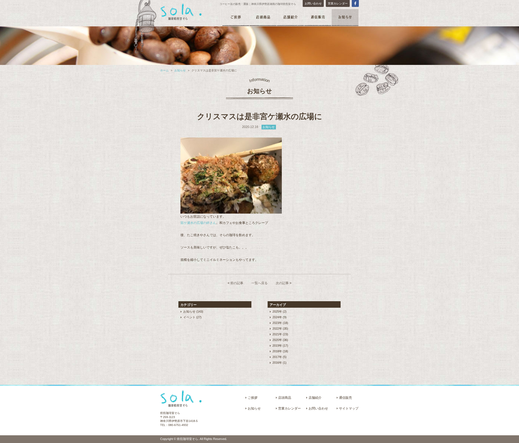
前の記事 (235, 283)
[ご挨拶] (235, 17)
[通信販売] (317, 17)
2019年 (277, 345)
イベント (189, 317)
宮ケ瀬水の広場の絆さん (198, 223)
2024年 (277, 317)
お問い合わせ (313, 3)
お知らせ (180, 70)
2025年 (277, 311)
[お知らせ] (345, 17)
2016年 (277, 362)
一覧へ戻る (259, 283)
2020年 (277, 340)
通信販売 (345, 397)
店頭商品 (284, 397)
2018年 (277, 351)
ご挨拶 (252, 397)
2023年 (277, 323)
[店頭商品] (263, 17)
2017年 (277, 357)
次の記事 (283, 283)
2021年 (277, 334)
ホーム (164, 70)
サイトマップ (348, 408)
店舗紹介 (315, 397)
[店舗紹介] (290, 17)
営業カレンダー (338, 3)
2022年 (277, 328)
